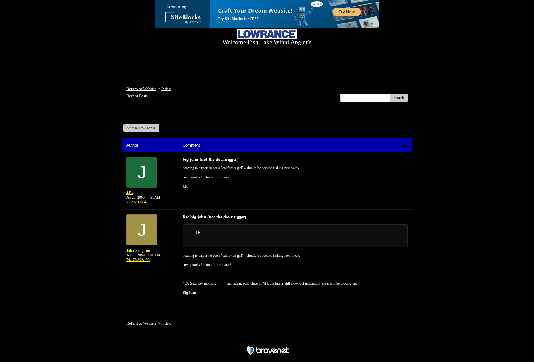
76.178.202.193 (138, 260)
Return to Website (141, 88)
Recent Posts (137, 96)
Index (166, 88)
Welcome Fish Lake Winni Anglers (160, 115)
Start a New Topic (141, 128)
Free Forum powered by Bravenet (267, 339)
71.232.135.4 (136, 202)
